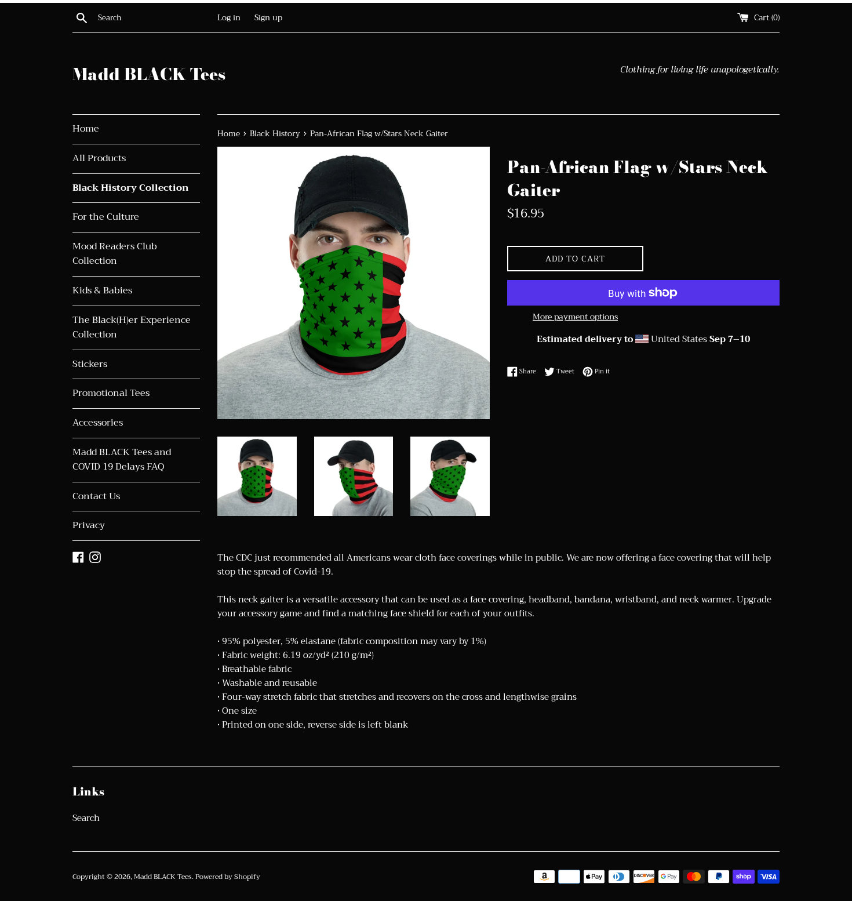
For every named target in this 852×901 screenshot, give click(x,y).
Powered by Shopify (227, 876)
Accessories (97, 423)
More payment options (575, 316)
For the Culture (105, 217)
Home (85, 129)
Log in (229, 17)
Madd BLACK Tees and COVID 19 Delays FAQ (121, 459)
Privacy (88, 525)
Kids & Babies (102, 290)
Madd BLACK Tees (148, 74)
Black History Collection (130, 188)
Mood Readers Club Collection (114, 254)
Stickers (89, 364)
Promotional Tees (111, 393)
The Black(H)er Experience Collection (131, 327)
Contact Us (96, 496)
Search (86, 818)
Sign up (268, 17)
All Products (99, 158)
